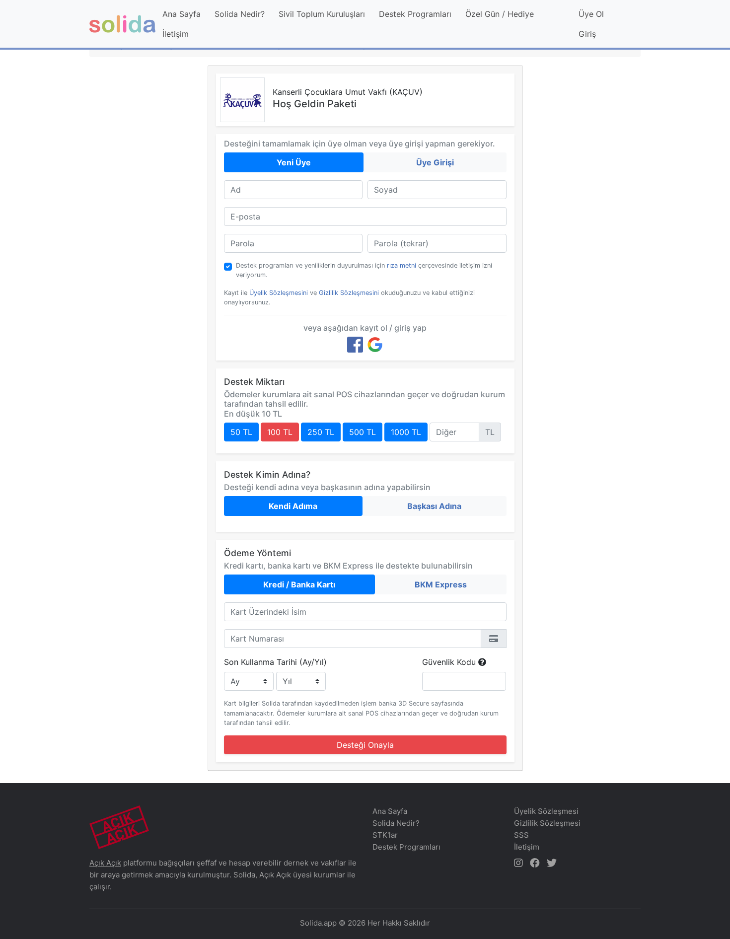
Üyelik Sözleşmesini (278, 292)
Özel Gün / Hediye (499, 14)
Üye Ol (591, 14)
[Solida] (122, 23)
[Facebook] (355, 345)
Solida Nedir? (240, 14)
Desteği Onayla (365, 745)
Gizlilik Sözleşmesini (349, 292)
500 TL (362, 432)
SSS (521, 835)
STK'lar (385, 835)
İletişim (175, 34)
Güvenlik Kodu (450, 662)
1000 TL (406, 432)
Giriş (587, 34)
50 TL (241, 432)
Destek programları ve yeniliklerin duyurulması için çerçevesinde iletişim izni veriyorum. (364, 270)
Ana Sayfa (181, 14)
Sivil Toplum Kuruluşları (322, 14)
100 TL (279, 432)
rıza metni (401, 265)
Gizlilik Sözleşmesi (547, 823)
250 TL (320, 432)
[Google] (375, 345)
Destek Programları (415, 14)
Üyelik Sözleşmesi (546, 811)
